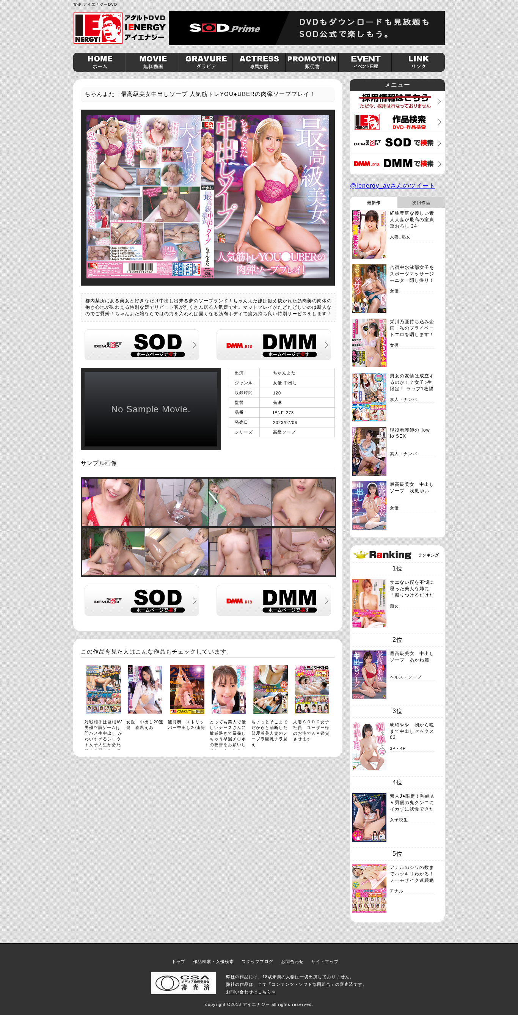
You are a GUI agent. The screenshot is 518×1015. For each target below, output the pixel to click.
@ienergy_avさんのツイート (392, 185)
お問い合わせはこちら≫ (251, 992)
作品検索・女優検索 (213, 961)
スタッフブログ (257, 961)
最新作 (374, 202)
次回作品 (421, 202)
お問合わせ (292, 961)
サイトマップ (325, 961)
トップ (178, 961)
